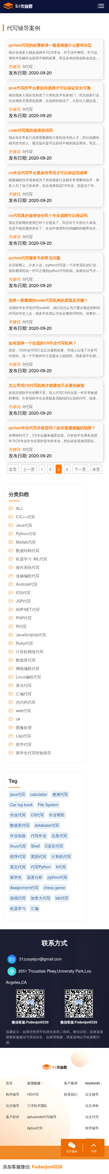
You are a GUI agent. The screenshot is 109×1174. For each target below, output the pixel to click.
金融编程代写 (27, 575)
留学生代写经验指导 (33, 752)
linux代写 (18, 846)
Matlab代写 (26, 542)
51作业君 (17, 6)
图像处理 (24, 727)
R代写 (21, 626)
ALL (19, 508)
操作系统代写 (27, 567)
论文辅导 (12, 1105)
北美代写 (59, 835)
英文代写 (18, 866)
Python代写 (26, 533)
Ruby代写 (24, 643)
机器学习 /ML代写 (31, 559)
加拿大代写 (40, 898)
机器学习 (18, 908)
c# (18, 719)
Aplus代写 (34, 1127)
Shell (35, 846)
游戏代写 (18, 898)
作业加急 (18, 835)
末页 (96, 469)
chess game (54, 887)
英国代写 (38, 856)
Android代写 (26, 584)
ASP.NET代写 (28, 609)
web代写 (23, 710)
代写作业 (38, 835)
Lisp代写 (23, 736)
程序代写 (24, 744)
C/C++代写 (25, 516)
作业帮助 (57, 815)
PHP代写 (24, 618)
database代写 (47, 825)
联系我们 (70, 1094)
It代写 (28, 66)
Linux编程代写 (28, 677)
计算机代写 (61, 856)
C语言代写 (54, 846)
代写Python (41, 866)
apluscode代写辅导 (41, 1116)
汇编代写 (24, 693)
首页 (13, 469)
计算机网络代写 (29, 651)
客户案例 (70, 1083)
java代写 (17, 794)
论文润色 (92, 1105)
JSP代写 (23, 601)
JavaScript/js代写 (31, 634)
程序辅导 (12, 1094)
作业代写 (18, 815)
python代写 (57, 877)
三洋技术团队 (37, 1105)
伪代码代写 (25, 702)
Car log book (21, 804)
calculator (38, 794)
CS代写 (37, 815)
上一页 (29, 469)
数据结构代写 (27, 550)
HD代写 (33, 1094)
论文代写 (92, 1116)
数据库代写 (25, 660)
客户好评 (12, 1116)
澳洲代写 (60, 794)
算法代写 (24, 685)
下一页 (80, 469)
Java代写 (24, 525)
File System (48, 804)
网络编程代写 (27, 668)
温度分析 (34, 877)
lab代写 (61, 898)
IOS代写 (23, 592)
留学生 (16, 877)
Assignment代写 (24, 887)
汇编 (35, 908)
